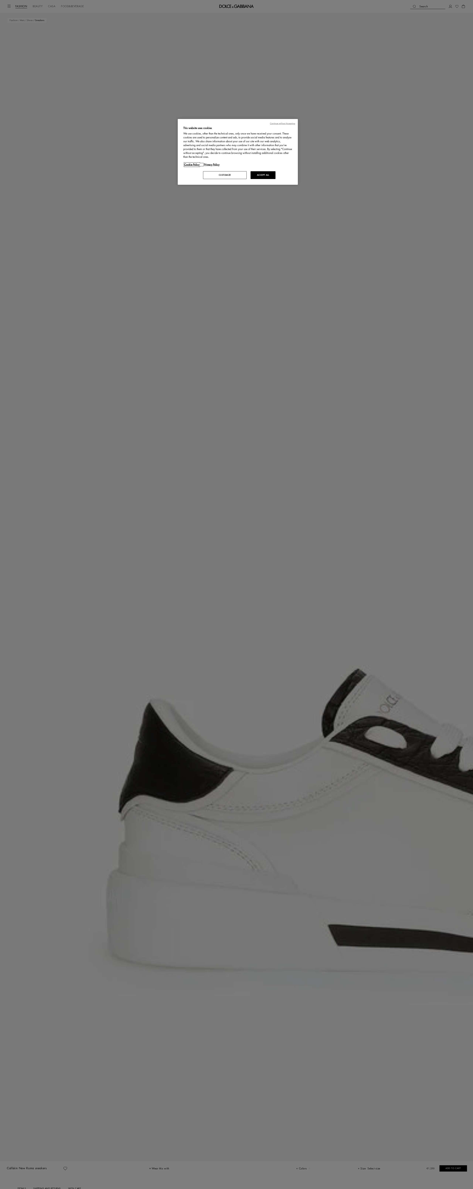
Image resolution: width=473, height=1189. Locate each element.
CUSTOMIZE (225, 175)
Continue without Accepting (282, 123)
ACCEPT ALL (263, 175)
